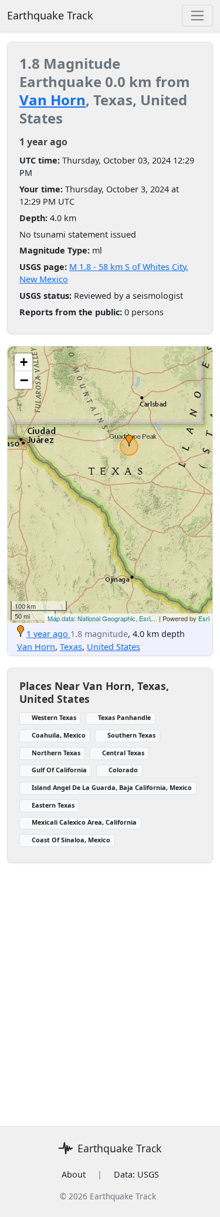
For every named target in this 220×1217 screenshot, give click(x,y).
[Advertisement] (110, 1005)
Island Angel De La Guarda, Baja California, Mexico (112, 787)
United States (113, 646)
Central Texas (123, 752)
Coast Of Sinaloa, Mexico (71, 839)
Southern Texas (131, 735)
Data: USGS (136, 1174)
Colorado (123, 769)
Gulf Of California (59, 769)
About (74, 1174)
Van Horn (52, 99)
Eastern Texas (53, 805)
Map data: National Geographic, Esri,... (102, 618)
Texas (71, 646)
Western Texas (54, 717)
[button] (129, 440)
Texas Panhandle (124, 717)
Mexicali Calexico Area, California (84, 822)
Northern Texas (56, 752)
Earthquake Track (50, 15)
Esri (203, 618)
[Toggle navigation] (197, 15)
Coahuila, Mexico (59, 735)
